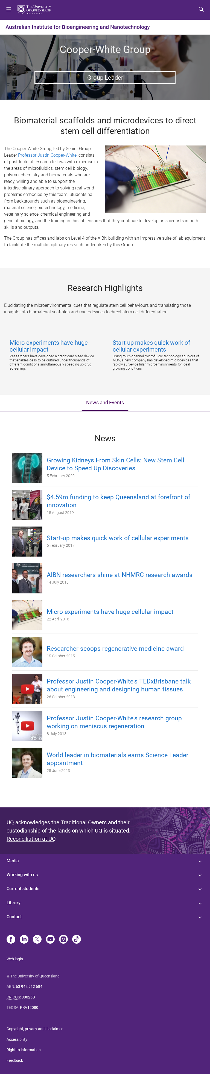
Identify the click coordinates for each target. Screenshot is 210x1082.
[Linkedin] (24, 940)
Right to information (24, 1050)
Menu (9, 10)
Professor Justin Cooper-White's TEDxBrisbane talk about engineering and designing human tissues (119, 685)
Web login (15, 959)
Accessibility (17, 1039)
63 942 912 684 (29, 986)
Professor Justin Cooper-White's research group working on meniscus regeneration (114, 722)
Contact (14, 916)
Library (14, 902)
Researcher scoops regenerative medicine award (115, 648)
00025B (28, 997)
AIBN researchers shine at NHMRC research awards (119, 575)
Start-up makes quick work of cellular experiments (118, 538)
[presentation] (105, 403)
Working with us (22, 874)
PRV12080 (29, 1007)
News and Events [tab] (105, 402)
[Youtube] (50, 940)
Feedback (15, 1060)
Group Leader (105, 77)
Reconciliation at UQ (31, 839)
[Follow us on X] (37, 940)
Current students (23, 888)
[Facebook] (11, 940)
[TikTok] (76, 940)
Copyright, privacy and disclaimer (35, 1029)
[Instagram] (63, 940)
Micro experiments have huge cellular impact (110, 612)
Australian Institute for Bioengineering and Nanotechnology (77, 27)
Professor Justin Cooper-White (47, 155)
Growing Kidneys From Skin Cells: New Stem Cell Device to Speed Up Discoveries (115, 464)
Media (13, 860)
